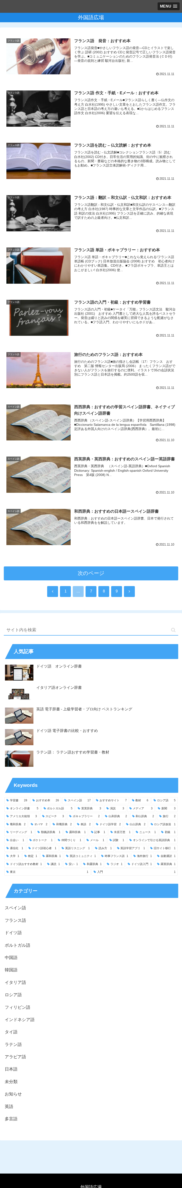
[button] (173, 630)
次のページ (91, 573)
